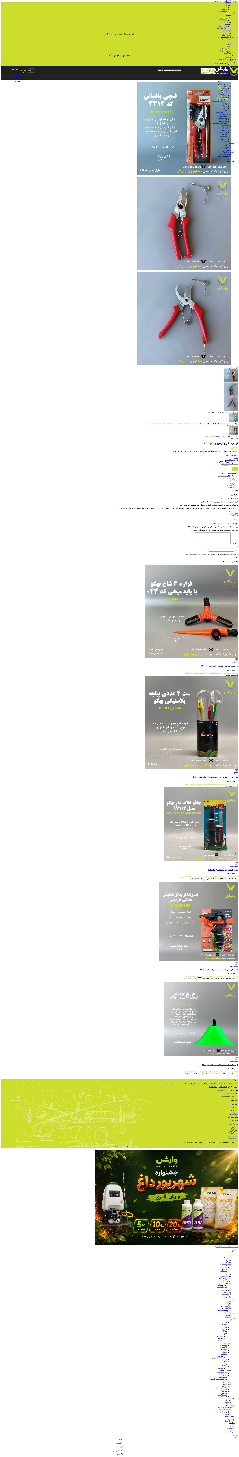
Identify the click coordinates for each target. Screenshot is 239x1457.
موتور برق (224, 92)
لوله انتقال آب (222, 139)
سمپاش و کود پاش (225, 114)
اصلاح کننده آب (222, 26)
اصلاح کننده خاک (222, 28)
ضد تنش (228, 15)
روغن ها (228, 57)
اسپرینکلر (224, 134)
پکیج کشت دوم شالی (224, 156)
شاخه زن (220, 84)
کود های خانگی (226, 35)
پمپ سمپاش (223, 88)
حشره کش (223, 11)
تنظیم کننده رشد (226, 31)
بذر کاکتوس (227, 53)
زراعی (229, 44)
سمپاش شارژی (222, 116)
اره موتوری (223, 93)
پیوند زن (220, 82)
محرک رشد (227, 33)
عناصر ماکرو (223, 19)
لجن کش (224, 103)
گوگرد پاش (223, 90)
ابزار (229, 62)
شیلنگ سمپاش (226, 125)
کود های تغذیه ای (225, 16)
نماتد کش (228, 2)
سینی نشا (228, 147)
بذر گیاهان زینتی (226, 49)
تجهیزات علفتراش (217, 101)
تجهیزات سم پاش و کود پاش (218, 123)
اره (226, 64)
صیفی (229, 46)
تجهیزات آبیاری (226, 130)
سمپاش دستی (222, 118)
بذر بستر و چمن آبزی (224, 51)
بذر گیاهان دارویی (225, 48)
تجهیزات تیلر (219, 112)
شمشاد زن (220, 79)
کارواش (224, 108)
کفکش (225, 104)
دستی (221, 77)
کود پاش (224, 119)
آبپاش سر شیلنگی (221, 132)
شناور (225, 106)
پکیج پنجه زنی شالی (225, 154)
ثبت (235, 469)
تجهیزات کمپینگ (226, 126)
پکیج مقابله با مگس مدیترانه (222, 157)
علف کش (224, 7)
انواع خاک (228, 145)
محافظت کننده (226, 22)
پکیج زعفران (227, 159)
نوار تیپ (224, 137)
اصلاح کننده (227, 24)
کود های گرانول (226, 38)
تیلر (226, 110)
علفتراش (224, 97)
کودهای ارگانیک (226, 37)
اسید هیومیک (227, 30)
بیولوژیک (228, 5)
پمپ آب (224, 95)
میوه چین (220, 81)
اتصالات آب (223, 136)
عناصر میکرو (223, 20)
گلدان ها (228, 148)
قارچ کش (224, 9)
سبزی (229, 42)
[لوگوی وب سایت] (226, 75)
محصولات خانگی (226, 3)
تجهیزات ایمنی (226, 128)
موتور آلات (227, 86)
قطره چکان (223, 141)
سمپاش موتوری (222, 121)
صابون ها (228, 58)
